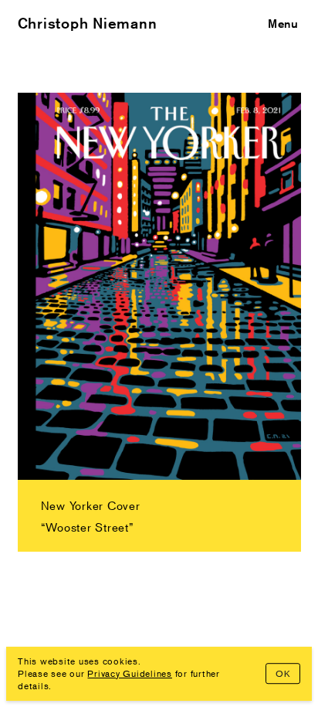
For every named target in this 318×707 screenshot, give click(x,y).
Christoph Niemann (87, 23)
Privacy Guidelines (129, 673)
